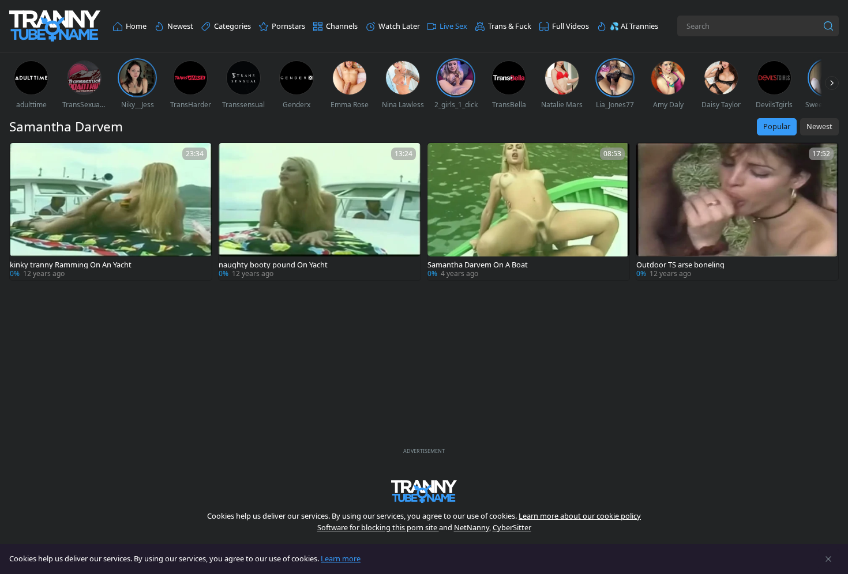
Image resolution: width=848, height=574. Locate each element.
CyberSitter (512, 527)
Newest (819, 126)
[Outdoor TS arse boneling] (737, 211)
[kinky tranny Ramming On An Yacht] (111, 211)
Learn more (341, 558)
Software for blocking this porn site (378, 527)
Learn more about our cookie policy (580, 516)
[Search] (828, 26)
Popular (776, 126)
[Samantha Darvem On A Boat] (528, 211)
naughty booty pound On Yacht (273, 265)
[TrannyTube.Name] (54, 26)
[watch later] (23, 157)
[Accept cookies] (828, 559)
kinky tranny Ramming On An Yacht (71, 265)
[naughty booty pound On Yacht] (320, 211)
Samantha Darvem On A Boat (477, 265)
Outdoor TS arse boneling (680, 265)
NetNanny (471, 527)
